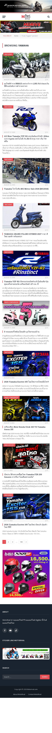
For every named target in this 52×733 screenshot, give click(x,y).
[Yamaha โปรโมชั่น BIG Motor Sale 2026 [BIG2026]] (26, 170)
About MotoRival (19, 694)
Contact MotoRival (34, 694)
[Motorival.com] (26, 16)
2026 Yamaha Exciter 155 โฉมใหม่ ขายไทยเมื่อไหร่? (26, 381)
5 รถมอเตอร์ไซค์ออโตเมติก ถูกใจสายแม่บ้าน (21, 331)
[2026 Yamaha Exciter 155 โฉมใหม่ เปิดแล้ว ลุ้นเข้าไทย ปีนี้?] (26, 506)
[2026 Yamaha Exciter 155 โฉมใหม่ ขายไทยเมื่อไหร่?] (26, 363)
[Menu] (4, 17)
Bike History (9, 445)
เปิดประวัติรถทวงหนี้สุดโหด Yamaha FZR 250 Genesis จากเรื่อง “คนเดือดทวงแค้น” (23, 475)
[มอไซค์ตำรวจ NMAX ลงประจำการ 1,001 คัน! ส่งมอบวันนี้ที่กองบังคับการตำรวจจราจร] (26, 65)
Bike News (8, 54)
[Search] (48, 17)
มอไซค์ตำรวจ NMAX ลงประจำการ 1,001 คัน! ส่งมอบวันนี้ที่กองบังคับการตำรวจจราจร (26, 84)
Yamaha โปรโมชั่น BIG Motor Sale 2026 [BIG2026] (26, 189)
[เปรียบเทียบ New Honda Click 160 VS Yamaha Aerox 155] (26, 408)
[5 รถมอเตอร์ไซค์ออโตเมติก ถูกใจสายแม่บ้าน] (26, 313)
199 (21, 542)
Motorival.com (32, 689)
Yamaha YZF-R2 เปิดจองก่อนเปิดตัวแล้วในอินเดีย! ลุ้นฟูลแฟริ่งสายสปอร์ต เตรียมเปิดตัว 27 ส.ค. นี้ (26, 282)
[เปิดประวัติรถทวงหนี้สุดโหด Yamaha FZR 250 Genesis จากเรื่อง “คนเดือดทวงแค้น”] (26, 456)
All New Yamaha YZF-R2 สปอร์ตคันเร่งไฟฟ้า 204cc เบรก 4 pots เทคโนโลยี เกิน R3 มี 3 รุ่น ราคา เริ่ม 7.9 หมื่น (26, 138)
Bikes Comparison (11, 302)
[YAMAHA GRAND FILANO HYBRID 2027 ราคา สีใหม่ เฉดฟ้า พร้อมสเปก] (26, 215)
